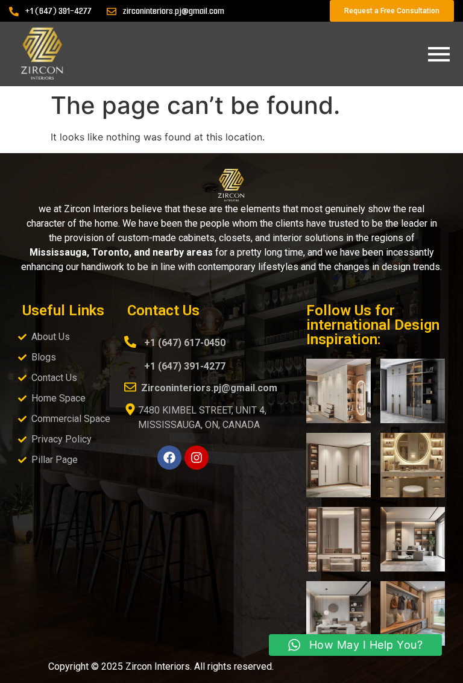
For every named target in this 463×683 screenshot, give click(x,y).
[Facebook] (169, 457)
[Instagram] (196, 457)
